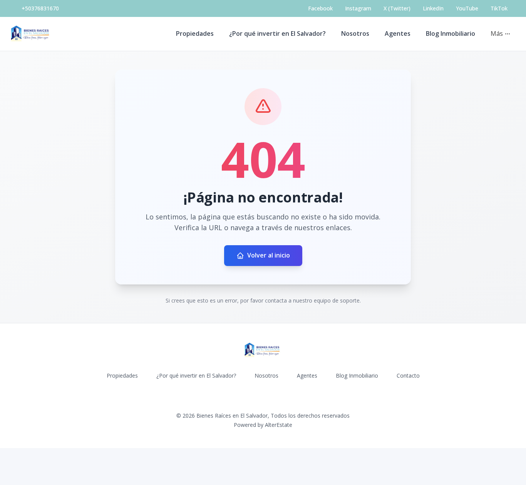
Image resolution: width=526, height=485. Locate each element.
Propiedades (195, 33)
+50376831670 (40, 8)
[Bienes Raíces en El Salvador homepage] (31, 34)
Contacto (408, 375)
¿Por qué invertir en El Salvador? (277, 33)
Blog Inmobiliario (450, 33)
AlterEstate (278, 424)
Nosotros (355, 33)
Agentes (397, 33)
